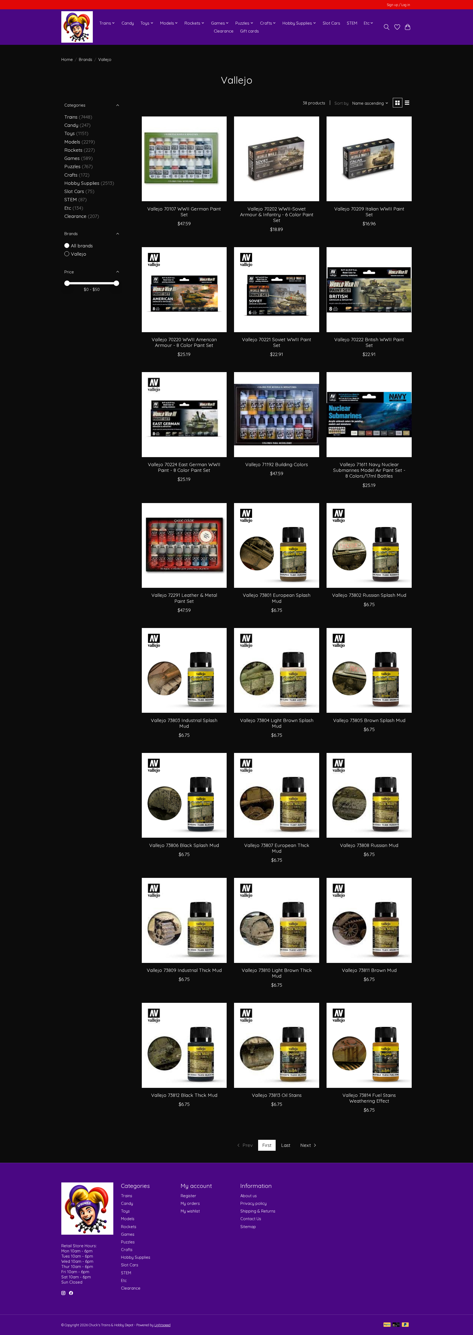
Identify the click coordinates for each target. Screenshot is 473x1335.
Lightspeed (162, 1325)
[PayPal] (387, 1325)
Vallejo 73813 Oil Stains (277, 1095)
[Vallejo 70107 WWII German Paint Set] (184, 158)
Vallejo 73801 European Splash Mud (276, 598)
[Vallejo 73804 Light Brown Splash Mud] (276, 670)
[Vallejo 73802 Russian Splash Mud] (369, 545)
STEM (352, 23)
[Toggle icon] (387, 27)
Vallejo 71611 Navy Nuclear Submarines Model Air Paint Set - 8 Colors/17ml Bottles (369, 470)
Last (285, 1145)
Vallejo (78, 254)
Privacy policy (253, 1203)
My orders (190, 1203)
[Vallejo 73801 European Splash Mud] (276, 545)
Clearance (223, 31)
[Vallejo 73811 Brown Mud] (369, 920)
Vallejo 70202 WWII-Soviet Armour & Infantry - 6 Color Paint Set (276, 214)
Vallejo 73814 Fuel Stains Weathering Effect (369, 1098)
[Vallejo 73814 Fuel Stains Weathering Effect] (369, 1045)
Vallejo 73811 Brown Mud (369, 970)
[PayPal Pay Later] (405, 1325)
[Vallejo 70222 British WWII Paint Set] (369, 289)
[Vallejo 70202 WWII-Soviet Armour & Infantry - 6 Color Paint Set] (276, 158)
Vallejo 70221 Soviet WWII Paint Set (276, 342)
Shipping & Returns (257, 1211)
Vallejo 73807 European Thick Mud (276, 848)
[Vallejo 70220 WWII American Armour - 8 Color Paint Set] (184, 289)
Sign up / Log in (398, 5)
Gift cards (249, 31)
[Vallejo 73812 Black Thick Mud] (184, 1045)
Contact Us (250, 1218)
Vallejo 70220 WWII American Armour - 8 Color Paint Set (184, 342)
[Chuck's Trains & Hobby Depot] (77, 27)
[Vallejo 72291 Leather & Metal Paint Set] (184, 545)
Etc (67, 208)
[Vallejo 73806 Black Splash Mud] (184, 795)
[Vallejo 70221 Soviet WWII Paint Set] (276, 289)
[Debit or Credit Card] (396, 1325)
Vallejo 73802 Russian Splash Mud (369, 595)
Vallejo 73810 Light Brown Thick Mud (277, 973)
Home (67, 59)
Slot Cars (331, 23)
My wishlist (190, 1211)
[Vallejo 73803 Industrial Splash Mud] (184, 670)
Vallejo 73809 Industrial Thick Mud (184, 970)
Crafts (70, 175)
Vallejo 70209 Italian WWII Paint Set (369, 211)
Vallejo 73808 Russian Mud (369, 845)
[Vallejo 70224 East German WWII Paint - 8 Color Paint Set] (184, 414)
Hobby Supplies (81, 183)
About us (248, 1195)
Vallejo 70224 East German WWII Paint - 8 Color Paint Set (184, 467)
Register (188, 1195)
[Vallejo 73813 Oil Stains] (276, 1045)
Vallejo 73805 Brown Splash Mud (369, 720)
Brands (85, 59)
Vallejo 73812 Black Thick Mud (184, 1095)
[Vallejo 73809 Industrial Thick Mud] (184, 920)
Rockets (73, 150)
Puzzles (72, 166)
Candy (128, 23)
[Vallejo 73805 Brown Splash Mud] (369, 670)
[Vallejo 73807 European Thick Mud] (276, 795)
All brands (82, 246)
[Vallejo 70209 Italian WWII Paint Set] (369, 158)
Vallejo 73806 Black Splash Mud (184, 845)
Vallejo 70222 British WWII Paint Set (369, 342)
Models (72, 142)
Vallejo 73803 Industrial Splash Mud (184, 723)
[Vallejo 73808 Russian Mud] (369, 795)
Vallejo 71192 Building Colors (276, 464)
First (267, 1145)
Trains (70, 117)
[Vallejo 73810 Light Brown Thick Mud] (276, 920)
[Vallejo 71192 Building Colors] (276, 414)
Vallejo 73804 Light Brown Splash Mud (276, 723)
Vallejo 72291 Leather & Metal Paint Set (184, 598)
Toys (69, 133)
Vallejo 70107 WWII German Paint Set (184, 211)
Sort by (341, 103)
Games (72, 158)
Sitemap (248, 1226)
